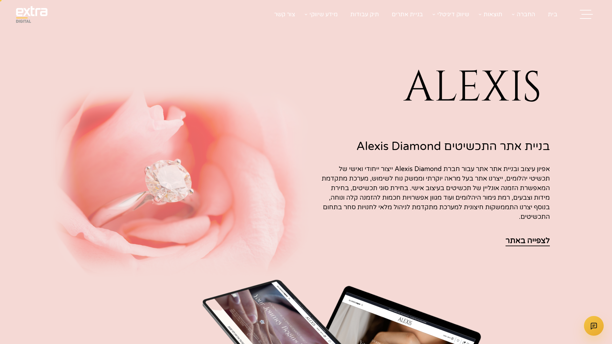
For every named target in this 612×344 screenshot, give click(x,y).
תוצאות (493, 14)
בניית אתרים (407, 14)
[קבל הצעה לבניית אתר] (594, 326)
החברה (526, 14)
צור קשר (284, 14)
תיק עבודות (364, 14)
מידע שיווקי (324, 14)
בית (552, 14)
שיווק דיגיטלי (453, 14)
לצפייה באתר (528, 240)
